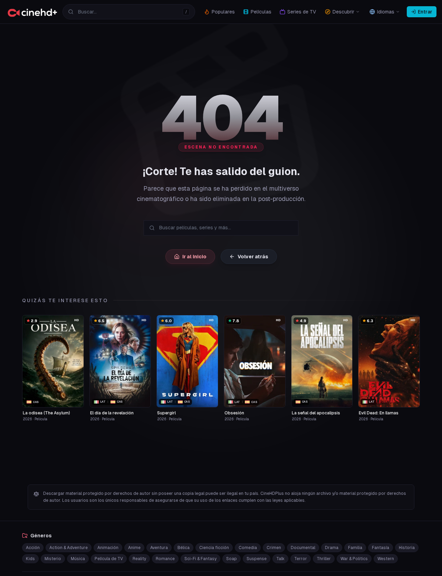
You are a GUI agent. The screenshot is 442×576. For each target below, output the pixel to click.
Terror (300, 558)
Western (385, 558)
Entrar (425, 12)
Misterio (53, 558)
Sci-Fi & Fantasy (200, 558)
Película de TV (109, 558)
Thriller (324, 558)
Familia (355, 547)
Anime (134, 547)
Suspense (257, 558)
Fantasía (380, 547)
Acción (33, 547)
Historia (407, 547)
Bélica (183, 547)
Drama (331, 547)
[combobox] (129, 11)
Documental (303, 547)
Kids (30, 558)
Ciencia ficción (214, 547)
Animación (107, 547)
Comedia (248, 547)
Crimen (274, 547)
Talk (280, 558)
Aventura (159, 547)
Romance (165, 558)
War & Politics (354, 558)
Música (78, 558)
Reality (139, 558)
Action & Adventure (68, 547)
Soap (231, 558)
